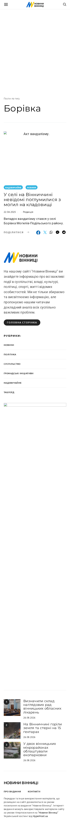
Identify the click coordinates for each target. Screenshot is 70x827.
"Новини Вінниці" (48, 812)
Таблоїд (9, 392)
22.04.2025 (10, 212)
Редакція (28, 212)
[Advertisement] (35, 53)
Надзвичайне (13, 187)
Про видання (12, 791)
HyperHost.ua (40, 816)
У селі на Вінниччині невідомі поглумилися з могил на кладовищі (32, 199)
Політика (10, 354)
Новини (31, 187)
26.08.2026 (29, 717)
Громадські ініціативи (19, 373)
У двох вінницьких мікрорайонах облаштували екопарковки (39, 749)
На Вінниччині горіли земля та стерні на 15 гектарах (42, 728)
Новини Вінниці (21, 783)
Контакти (34, 791)
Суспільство (12, 363)
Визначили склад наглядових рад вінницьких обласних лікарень (42, 706)
